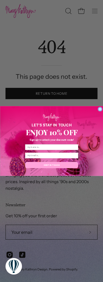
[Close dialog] (100, 109)
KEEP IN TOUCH (51, 165)
